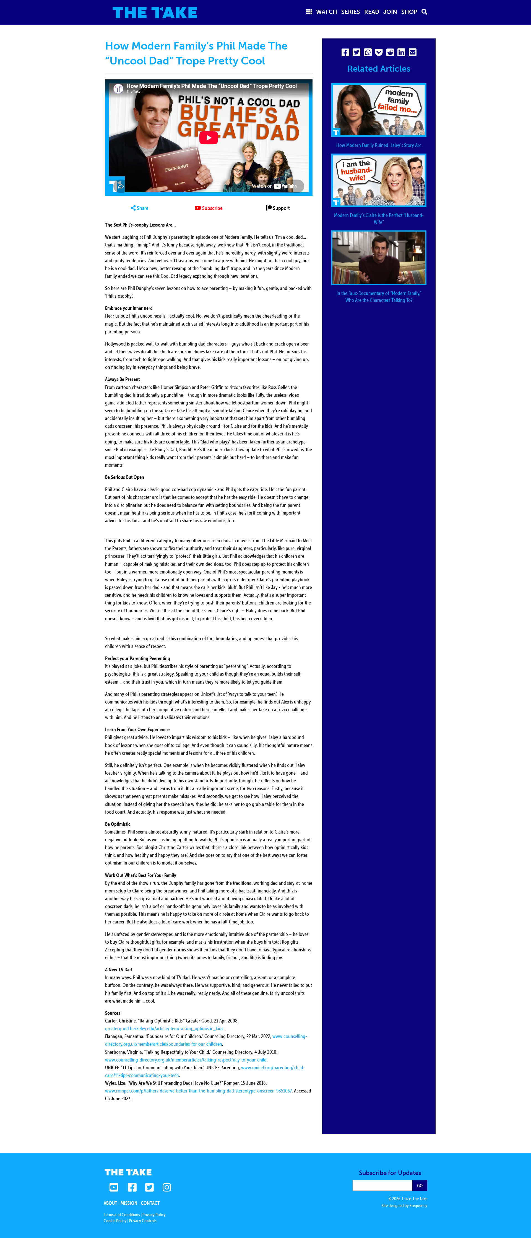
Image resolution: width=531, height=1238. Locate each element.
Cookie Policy (115, 1220)
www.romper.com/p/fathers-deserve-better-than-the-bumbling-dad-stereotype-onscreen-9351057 (198, 1091)
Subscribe (212, 208)
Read (371, 11)
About (110, 1203)
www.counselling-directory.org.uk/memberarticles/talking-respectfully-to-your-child (186, 1060)
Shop (409, 11)
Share (142, 208)
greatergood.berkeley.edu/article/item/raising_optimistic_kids (164, 1028)
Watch (326, 11)
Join (390, 11)
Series (350, 11)
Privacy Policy (154, 1214)
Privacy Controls (143, 1220)
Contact (150, 1203)
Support (281, 208)
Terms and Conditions (122, 1214)
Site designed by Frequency (404, 1205)
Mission (129, 1203)
